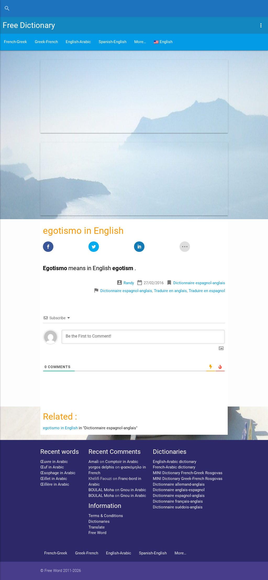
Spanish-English (112, 42)
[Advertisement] (134, 96)
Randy (129, 283)
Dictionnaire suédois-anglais (178, 507)
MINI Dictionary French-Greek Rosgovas (187, 473)
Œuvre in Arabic (54, 462)
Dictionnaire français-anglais (178, 501)
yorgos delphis (101, 467)
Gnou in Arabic (133, 490)
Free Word (97, 533)
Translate (96, 527)
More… (140, 42)
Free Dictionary (29, 25)
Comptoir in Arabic (121, 462)
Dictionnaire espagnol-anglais (199, 283)
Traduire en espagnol (207, 291)
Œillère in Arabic (54, 484)
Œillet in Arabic (53, 479)
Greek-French (46, 42)
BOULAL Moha (101, 490)
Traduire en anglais (170, 291)
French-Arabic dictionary (174, 467)
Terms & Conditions (105, 516)
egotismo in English (60, 428)
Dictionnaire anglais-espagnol (179, 490)
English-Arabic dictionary (174, 462)
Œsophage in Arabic (57, 473)
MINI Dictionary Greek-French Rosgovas (187, 479)
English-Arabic (78, 42)
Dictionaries (99, 521)
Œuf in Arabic (52, 467)
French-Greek (15, 42)
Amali (93, 462)
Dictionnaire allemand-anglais (179, 484)
